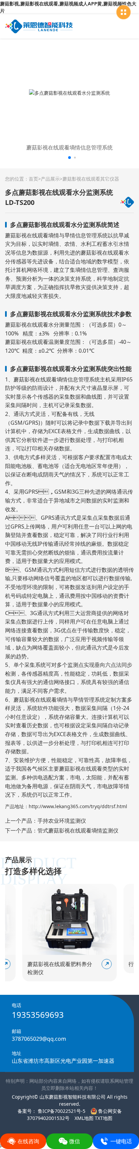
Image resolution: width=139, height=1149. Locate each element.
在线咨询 (28, 1141)
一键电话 (121, 1141)
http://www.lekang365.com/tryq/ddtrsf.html (78, 806)
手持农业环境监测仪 (61, 820)
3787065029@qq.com (39, 1038)
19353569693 (38, 1014)
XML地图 (84, 1118)
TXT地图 (103, 1118)
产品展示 (50, 178)
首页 (33, 178)
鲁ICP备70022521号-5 (60, 1111)
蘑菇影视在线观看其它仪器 (90, 178)
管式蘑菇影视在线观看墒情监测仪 (77, 830)
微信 (74, 1141)
